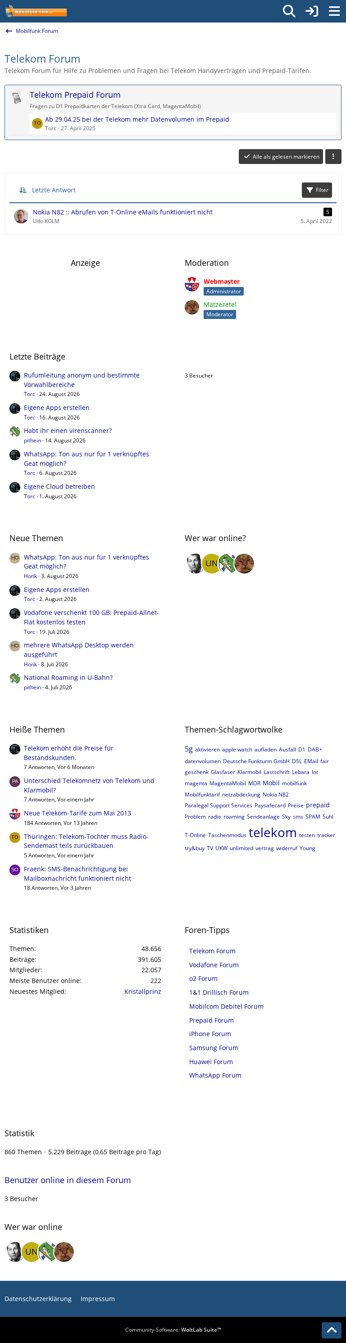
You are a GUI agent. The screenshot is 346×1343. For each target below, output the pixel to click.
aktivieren (207, 749)
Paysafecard (270, 805)
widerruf (286, 848)
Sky (286, 816)
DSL (297, 761)
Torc (29, 394)
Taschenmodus (227, 835)
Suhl (328, 816)
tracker (326, 835)
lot (315, 772)
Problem (195, 816)
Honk (30, 576)
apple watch (237, 749)
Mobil (271, 782)
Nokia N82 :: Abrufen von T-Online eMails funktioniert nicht (123, 212)
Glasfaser (223, 772)
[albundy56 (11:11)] (195, 563)
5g (189, 749)
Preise (296, 805)
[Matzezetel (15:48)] (244, 563)
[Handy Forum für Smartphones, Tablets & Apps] (35, 11)
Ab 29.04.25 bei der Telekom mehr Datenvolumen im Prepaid (137, 119)
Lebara (301, 772)
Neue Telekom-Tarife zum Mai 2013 (77, 813)
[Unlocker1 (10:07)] (212, 563)
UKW (221, 848)
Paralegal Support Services (218, 805)
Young (307, 848)
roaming (234, 816)
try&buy (195, 848)
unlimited (241, 848)
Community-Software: (173, 1330)
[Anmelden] (312, 11)
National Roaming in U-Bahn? (68, 677)
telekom (273, 832)
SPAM (312, 816)
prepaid (318, 805)
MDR (254, 783)
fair (324, 761)
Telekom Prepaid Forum (75, 94)
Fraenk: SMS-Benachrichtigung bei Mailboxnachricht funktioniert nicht (77, 874)
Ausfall (287, 749)
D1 (301, 749)
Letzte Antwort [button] (54, 190)
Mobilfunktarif (202, 794)
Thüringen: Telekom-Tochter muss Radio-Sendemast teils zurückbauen (86, 841)
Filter (322, 190)
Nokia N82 (276, 794)
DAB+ (315, 749)
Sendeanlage (263, 816)
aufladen (266, 749)
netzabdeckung (241, 794)
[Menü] (334, 11)
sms (298, 816)
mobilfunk (294, 783)
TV (210, 848)
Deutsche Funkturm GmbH (256, 761)
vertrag (264, 848)
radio (214, 816)
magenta (196, 783)
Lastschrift (277, 772)
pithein (32, 440)
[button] (333, 156)
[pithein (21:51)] (228, 563)
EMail (311, 761)
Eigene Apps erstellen (57, 407)
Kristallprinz (142, 991)
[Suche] (289, 11)
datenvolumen (203, 761)
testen (307, 835)
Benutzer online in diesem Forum (248, 356)
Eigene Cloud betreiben (59, 486)
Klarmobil (249, 772)
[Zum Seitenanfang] (331, 1330)
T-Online (195, 835)
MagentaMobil (227, 783)
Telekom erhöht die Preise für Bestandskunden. (69, 753)
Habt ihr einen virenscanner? (68, 430)
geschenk (197, 772)
